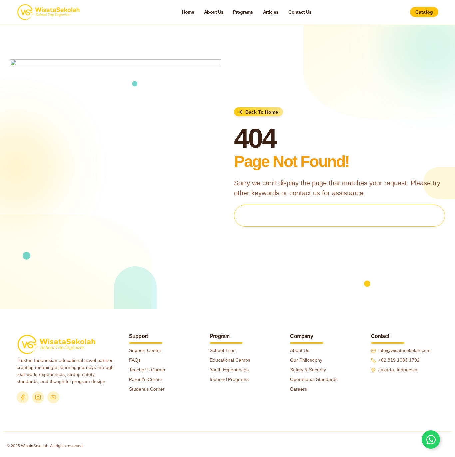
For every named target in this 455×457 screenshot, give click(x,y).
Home (188, 12)
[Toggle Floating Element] (431, 439)
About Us (213, 12)
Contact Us (299, 12)
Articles (270, 12)
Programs (243, 12)
